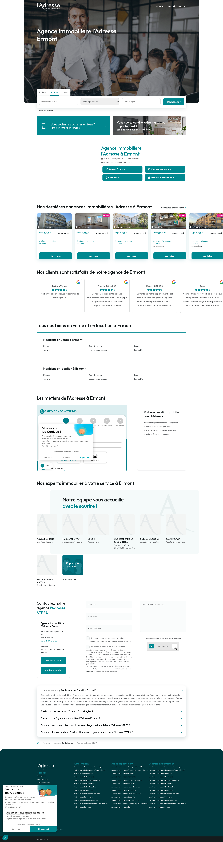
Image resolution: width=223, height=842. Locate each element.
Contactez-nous (42, 779)
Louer (168, 6)
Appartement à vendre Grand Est (123, 784)
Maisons (46, 346)
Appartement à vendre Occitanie (123, 797)
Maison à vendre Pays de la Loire (86, 800)
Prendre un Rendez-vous (162, 177)
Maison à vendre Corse (82, 807)
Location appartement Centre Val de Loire (164, 794)
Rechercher (174, 101)
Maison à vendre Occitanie (83, 797)
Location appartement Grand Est (161, 784)
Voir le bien (56, 256)
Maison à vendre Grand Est (84, 784)
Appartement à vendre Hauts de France (126, 787)
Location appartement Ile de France (161, 790)
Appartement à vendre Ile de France (124, 790)
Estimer (42, 92)
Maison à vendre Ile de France (84, 790)
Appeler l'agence (116, 169)
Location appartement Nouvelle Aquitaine (164, 780)
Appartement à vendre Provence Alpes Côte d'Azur (130, 804)
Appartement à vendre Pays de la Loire (125, 800)
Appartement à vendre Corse (122, 807)
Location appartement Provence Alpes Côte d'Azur (167, 804)
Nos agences (41, 776)
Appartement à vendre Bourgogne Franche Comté (129, 770)
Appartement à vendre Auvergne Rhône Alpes (128, 767)
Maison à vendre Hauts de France (86, 787)
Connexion (180, 6)
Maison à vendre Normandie (84, 777)
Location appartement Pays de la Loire (163, 800)
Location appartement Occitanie (160, 797)
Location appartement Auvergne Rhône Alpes (165, 767)
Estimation (113, 177)
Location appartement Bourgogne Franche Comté (167, 770)
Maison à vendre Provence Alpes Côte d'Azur (90, 804)
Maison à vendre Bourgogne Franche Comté (90, 770)
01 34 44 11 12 (49, 640)
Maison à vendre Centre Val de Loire (87, 794)
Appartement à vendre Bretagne (123, 773)
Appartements (95, 346)
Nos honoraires (53, 660)
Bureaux (138, 346)
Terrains (46, 350)
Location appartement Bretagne (160, 773)
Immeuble (138, 350)
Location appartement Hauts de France (163, 787)
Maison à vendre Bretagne (83, 773)
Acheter (160, 6)
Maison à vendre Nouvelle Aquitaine (87, 780)
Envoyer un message (161, 169)
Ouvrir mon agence (43, 783)
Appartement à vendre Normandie (124, 777)
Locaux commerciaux (98, 350)
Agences (46, 743)
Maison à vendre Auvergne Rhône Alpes (88, 767)
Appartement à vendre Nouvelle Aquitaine (127, 780)
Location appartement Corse (159, 807)
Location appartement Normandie (161, 777)
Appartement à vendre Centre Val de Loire (126, 794)
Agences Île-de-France (63, 743)
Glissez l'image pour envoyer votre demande (163, 638)
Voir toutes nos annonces (172, 207)
